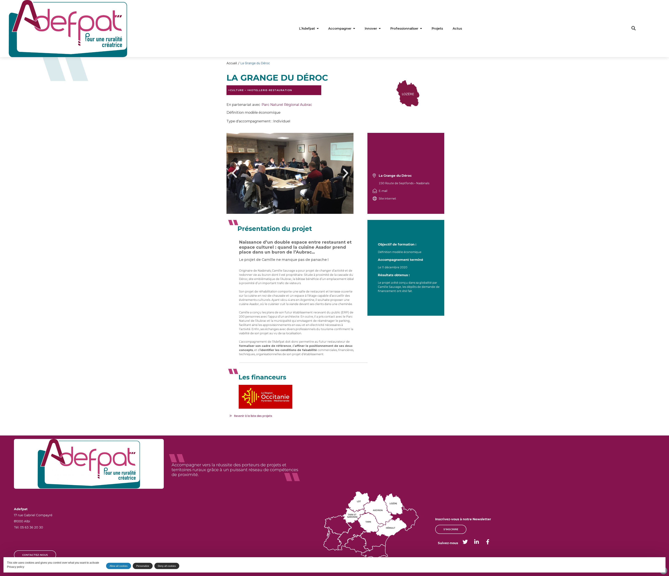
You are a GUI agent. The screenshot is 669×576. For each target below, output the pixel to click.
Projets (437, 28)
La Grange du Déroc (255, 63)
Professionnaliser (404, 28)
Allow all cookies (119, 566)
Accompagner (339, 28)
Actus (457, 28)
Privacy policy (15, 566)
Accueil (231, 63)
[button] (234, 173)
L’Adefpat (307, 28)
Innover (371, 28)
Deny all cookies (167, 566)
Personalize (142, 566)
